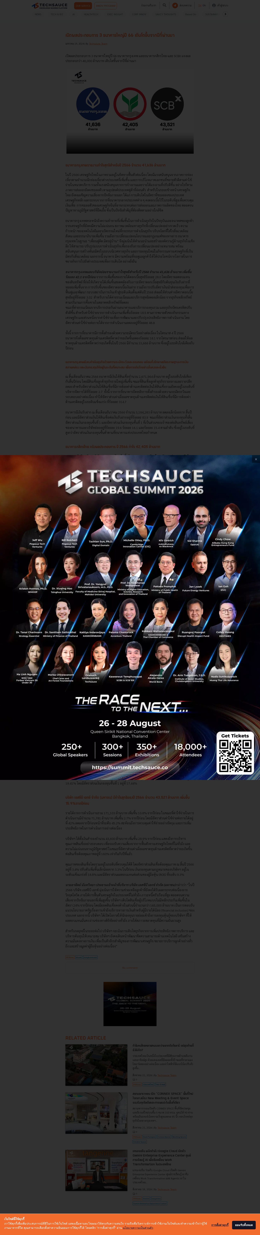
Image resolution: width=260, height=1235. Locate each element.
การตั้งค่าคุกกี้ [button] (220, 1225)
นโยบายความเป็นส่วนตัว (138, 1228)
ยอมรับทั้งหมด (244, 1225)
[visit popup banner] (130, 617)
